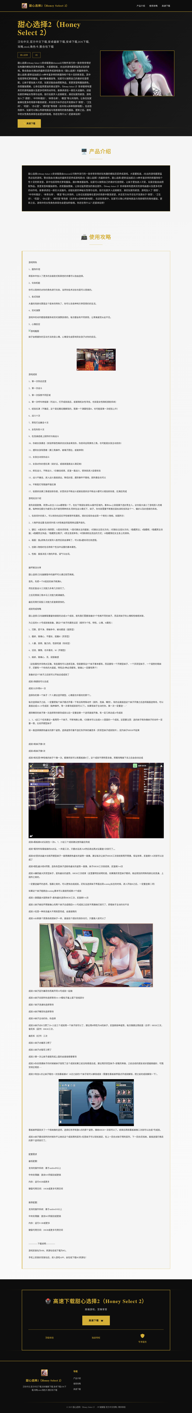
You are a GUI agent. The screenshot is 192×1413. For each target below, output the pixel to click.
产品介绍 (141, 5)
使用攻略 (153, 5)
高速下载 (166, 5)
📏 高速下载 (29, 123)
